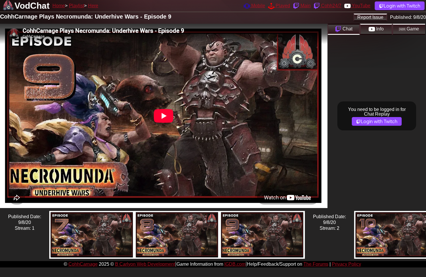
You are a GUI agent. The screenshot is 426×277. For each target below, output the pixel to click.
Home (58, 5)
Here (93, 5)
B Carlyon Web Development (145, 264)
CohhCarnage (83, 264)
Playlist (76, 5)
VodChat (32, 5)
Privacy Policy (346, 264)
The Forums (315, 264)
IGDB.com (234, 264)
